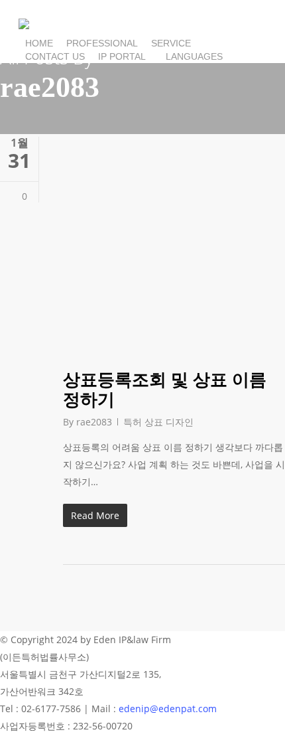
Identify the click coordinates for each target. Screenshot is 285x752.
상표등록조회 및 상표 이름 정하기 (164, 389)
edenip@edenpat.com (168, 708)
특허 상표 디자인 (158, 421)
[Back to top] (142, 743)
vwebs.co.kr (254, 639)
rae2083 (94, 421)
